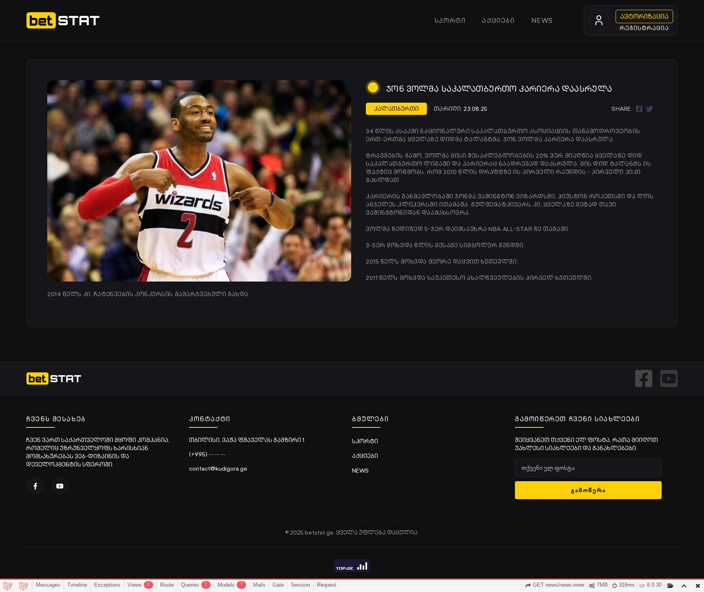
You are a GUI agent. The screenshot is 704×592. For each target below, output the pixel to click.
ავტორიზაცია (644, 16)
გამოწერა (588, 490)
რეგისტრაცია (644, 28)
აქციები (498, 20)
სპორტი (450, 20)
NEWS (542, 20)
